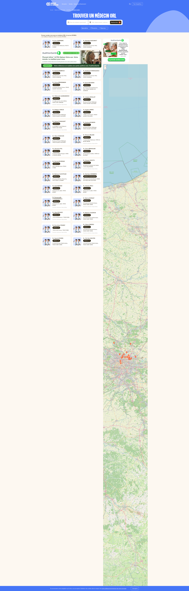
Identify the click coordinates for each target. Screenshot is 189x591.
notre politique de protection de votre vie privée (114, 588)
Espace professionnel (80, 4)
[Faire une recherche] (130, 4)
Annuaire (64, 4)
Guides (71, 4)
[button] (131, 344)
